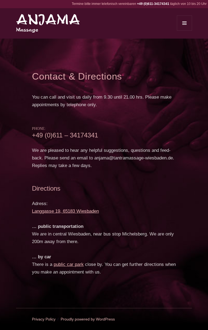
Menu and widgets (184, 30)
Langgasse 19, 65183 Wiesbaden (65, 211)
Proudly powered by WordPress (88, 319)
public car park (69, 264)
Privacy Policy (44, 319)
